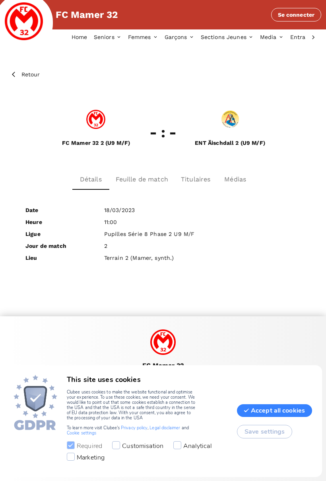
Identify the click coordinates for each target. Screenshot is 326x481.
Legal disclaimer (164, 428)
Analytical (197, 446)
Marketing (91, 458)
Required (89, 446)
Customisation (142, 446)
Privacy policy (134, 428)
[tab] (83, 37)
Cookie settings (81, 433)
